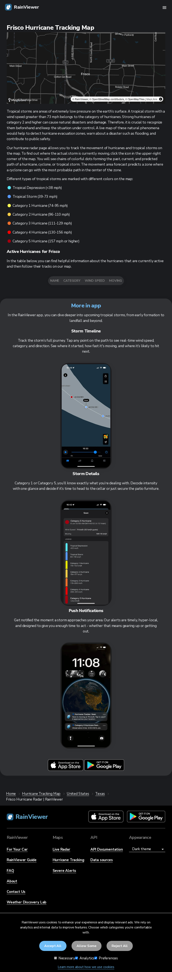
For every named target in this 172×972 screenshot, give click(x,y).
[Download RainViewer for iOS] (66, 770)
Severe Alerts (64, 870)
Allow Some (86, 946)
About (12, 881)
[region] (86, 68)
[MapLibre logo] (17, 100)
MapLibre (151, 99)
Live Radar (61, 849)
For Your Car (17, 849)
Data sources (101, 860)
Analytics (86, 958)
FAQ (10, 870)
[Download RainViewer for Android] (104, 770)
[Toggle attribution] (160, 99)
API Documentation (106, 849)
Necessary (66, 958)
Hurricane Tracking (68, 860)
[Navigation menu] (164, 7)
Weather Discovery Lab (26, 902)
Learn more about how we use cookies (86, 967)
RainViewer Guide (21, 860)
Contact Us (16, 891)
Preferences (108, 958)
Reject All (120, 946)
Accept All (52, 946)
